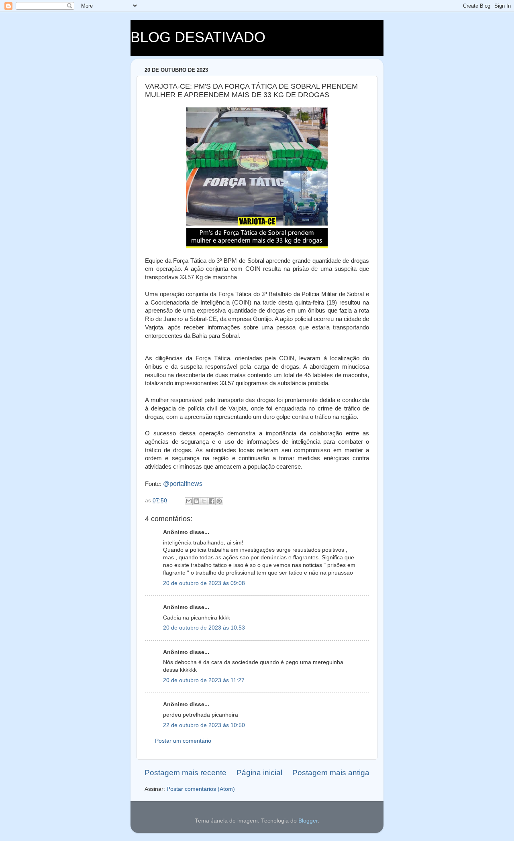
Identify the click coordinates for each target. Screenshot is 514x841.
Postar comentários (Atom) (201, 789)
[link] (182, 483)
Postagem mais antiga (330, 772)
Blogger (308, 821)
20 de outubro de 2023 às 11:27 (204, 680)
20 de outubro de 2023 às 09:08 (204, 583)
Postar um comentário (183, 741)
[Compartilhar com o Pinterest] (219, 501)
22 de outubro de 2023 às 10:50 (204, 725)
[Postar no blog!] (196, 501)
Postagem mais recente (185, 772)
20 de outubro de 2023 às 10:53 (204, 628)
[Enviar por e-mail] (189, 501)
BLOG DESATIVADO (198, 37)
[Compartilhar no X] (204, 501)
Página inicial (259, 772)
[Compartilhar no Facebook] (212, 501)
